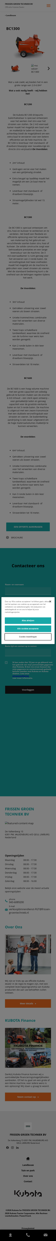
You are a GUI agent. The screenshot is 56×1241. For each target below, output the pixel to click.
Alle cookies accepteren (28, 628)
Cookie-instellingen (28, 636)
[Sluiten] (50, 601)
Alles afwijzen (28, 620)
